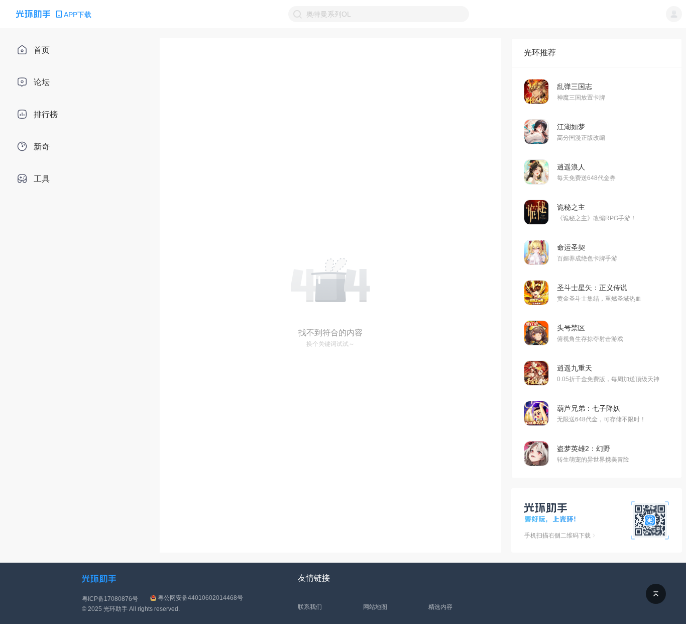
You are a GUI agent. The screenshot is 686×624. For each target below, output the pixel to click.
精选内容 (440, 607)
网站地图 (375, 607)
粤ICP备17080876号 (110, 599)
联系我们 (310, 607)
